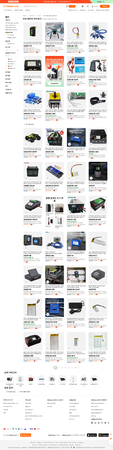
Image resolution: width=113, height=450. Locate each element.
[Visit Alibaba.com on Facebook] (92, 423)
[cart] (88, 6)
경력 (4, 412)
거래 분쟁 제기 (73, 409)
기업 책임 (5, 409)
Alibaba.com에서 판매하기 (98, 403)
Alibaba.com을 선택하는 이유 (10, 403)
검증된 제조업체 (51, 403)
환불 (70, 412)
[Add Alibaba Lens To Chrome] (25, 435)
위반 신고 (71, 419)
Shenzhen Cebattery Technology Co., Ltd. (32, 50)
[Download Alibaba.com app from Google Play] (104, 435)
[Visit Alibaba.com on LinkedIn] (95, 423)
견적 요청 (49, 406)
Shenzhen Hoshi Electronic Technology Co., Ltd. (32, 155)
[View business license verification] (71, 447)
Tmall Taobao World (48, 442)
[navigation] (12, 192)
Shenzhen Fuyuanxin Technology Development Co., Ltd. (76, 83)
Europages (80, 442)
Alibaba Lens (12, 435)
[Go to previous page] (52, 367)
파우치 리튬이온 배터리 (25, 391)
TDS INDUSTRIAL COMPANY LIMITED (98, 117)
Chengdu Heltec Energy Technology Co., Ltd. (98, 49)
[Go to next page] (78, 367)
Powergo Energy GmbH (51, 189)
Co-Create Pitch (7, 406)
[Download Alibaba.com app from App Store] (92, 435)
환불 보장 (27, 406)
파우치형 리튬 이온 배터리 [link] (50, 15)
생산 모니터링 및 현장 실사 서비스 (34, 416)
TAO (69, 442)
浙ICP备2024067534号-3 (98, 447)
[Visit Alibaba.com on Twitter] (99, 423)
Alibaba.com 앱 (66, 435)
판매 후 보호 (28, 412)
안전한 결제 (28, 403)
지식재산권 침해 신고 (74, 416)
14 (75, 367)
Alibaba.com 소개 (8, 400)
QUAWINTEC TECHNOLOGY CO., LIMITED (76, 117)
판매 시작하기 (94, 406)
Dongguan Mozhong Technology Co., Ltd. (76, 155)
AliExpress (33, 442)
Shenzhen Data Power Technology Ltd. (76, 50)
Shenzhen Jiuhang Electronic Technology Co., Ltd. (54, 49)
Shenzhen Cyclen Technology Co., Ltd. (32, 189)
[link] (111, 434)
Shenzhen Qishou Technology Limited (54, 155)
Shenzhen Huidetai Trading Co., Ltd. (98, 84)
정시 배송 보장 (29, 409)
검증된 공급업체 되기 (96, 412)
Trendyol (74, 442)
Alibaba (25, 15)
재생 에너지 (32, 15)
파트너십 (93, 416)
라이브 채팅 (72, 406)
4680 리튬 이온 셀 (30, 124)
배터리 (39, 15)
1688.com (39, 442)
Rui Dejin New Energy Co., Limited (32, 117)
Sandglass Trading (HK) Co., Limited (32, 83)
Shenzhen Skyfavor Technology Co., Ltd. (54, 118)
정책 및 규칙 (28, 419)
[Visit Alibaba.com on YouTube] (105, 423)
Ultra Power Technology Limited (97, 156)
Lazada (56, 442)
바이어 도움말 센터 (74, 403)
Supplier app (52, 435)
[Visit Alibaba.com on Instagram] (102, 423)
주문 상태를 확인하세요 (97, 409)
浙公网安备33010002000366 (83, 447)
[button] (67, 6)
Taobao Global (63, 442)
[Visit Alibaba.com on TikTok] (109, 423)
